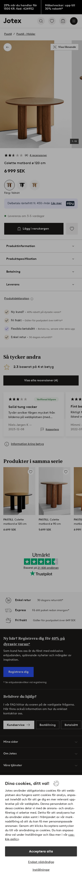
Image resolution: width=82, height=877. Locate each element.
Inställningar (41, 870)
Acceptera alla (41, 851)
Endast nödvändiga (41, 862)
